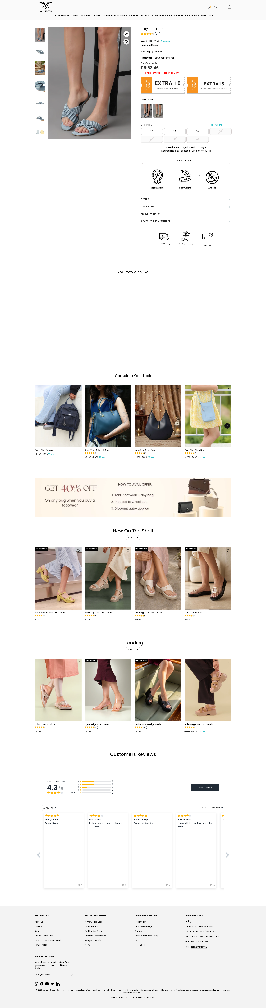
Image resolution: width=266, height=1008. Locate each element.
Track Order (140, 922)
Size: (181, 124)
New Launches (81, 15)
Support (206, 15)
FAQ (136, 940)
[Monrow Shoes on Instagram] (36, 984)
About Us (39, 922)
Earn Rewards (41, 945)
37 (174, 131)
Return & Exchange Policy (146, 936)
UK (152, 124)
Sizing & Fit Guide (93, 940)
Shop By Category (140, 15)
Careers (38, 926)
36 (151, 131)
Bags (97, 15)
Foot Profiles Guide (94, 931)
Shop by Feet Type (114, 15)
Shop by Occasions (185, 15)
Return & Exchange (143, 926)
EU (147, 124)
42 (197, 139)
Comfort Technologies (95, 936)
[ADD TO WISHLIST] (126, 42)
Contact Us (140, 931)
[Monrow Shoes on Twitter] (52, 984)
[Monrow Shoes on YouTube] (47, 984)
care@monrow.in (199, 947)
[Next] (227, 426)
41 (174, 139)
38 (197, 131)
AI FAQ (88, 945)
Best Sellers (62, 15)
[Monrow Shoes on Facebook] (41, 984)
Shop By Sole (162, 15)
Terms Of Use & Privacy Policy (49, 940)
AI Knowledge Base (93, 922)
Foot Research (91, 926)
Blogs (37, 931)
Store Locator (141, 945)
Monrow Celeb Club (44, 936)
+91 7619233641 (203, 941)
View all (133, 538)
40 (151, 139)
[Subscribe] (71, 975)
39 (220, 131)
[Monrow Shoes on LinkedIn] (58, 984)
